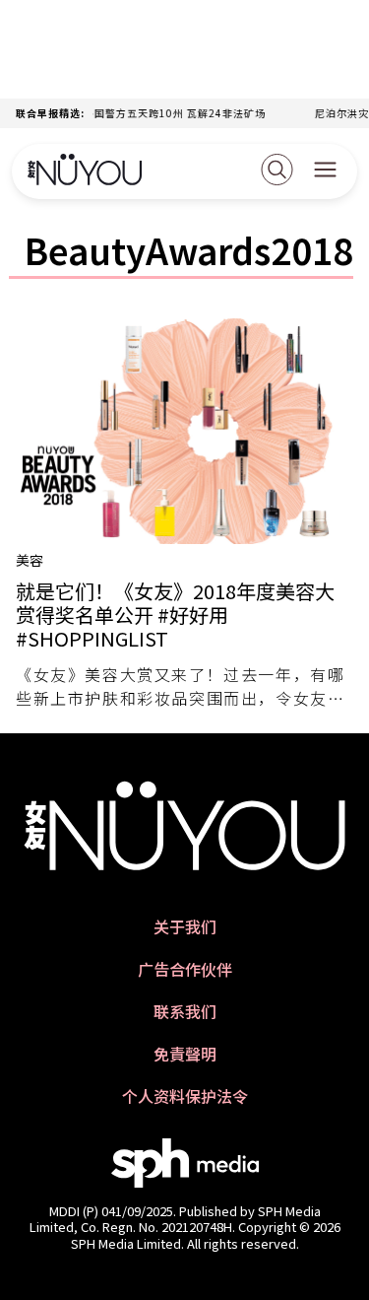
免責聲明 (185, 1054)
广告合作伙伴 (185, 969)
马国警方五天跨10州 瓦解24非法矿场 (170, 112)
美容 (29, 560)
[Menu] (325, 171)
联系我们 (185, 1011)
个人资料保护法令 (185, 1096)
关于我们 (185, 927)
